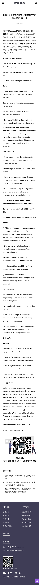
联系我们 (6, 542)
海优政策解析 (26, 512)
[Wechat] (5, 573)
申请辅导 (6, 522)
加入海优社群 (26, 526)
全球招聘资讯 (26, 515)
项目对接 (6, 519)
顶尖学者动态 (26, 522)
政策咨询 (6, 512)
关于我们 (6, 533)
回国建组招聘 (7, 526)
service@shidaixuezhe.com (15, 547)
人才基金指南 (26, 519)
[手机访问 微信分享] (37, 581)
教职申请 (6, 515)
